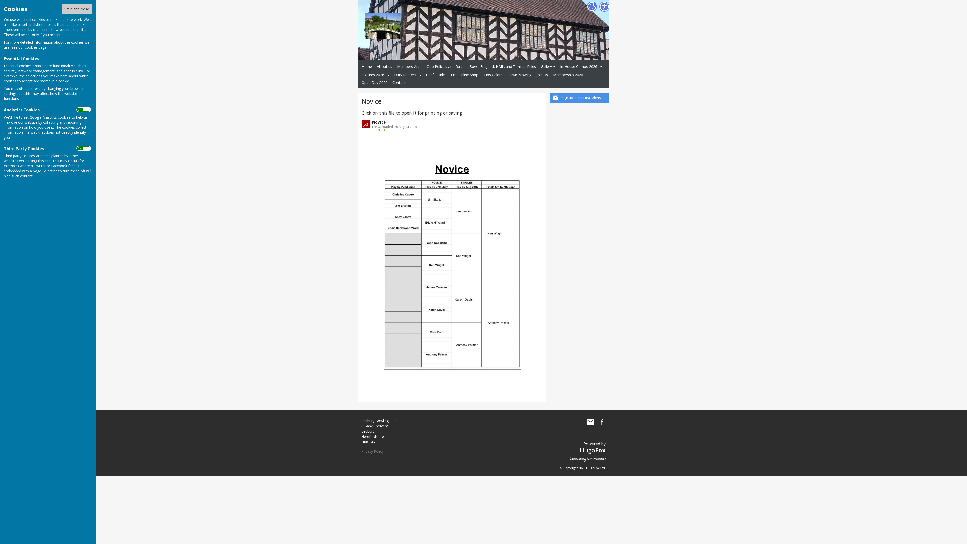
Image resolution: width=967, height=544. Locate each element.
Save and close (76, 9)
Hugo (593, 450)
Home (367, 66)
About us (384, 66)
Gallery (546, 66)
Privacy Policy (372, 451)
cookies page (36, 47)
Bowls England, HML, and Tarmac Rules (502, 66)
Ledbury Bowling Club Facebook (602, 422)
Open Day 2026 (374, 82)
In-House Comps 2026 (578, 66)
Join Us (542, 74)
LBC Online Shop (464, 74)
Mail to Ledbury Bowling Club (590, 422)
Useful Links (436, 74)
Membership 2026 (568, 74)
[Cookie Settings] (592, 7)
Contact (399, 82)
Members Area (409, 66)
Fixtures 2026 (373, 74)
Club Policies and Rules (445, 66)
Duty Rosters (405, 74)
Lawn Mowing (520, 74)
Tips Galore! (493, 74)
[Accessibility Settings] (604, 7)
